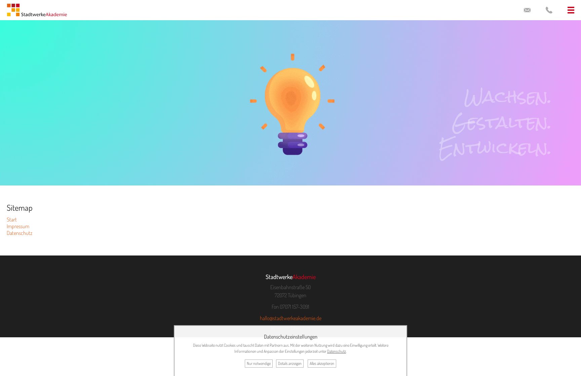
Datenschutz (19, 233)
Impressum (18, 226)
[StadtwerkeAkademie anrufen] (549, 10)
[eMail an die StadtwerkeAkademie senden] (527, 10)
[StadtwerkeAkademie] (37, 11)
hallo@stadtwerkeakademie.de (290, 318)
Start (12, 219)
